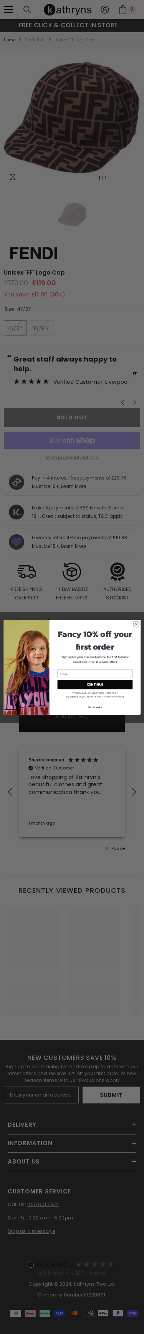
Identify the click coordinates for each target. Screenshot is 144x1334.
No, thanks (95, 707)
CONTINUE (94, 684)
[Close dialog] (136, 624)
